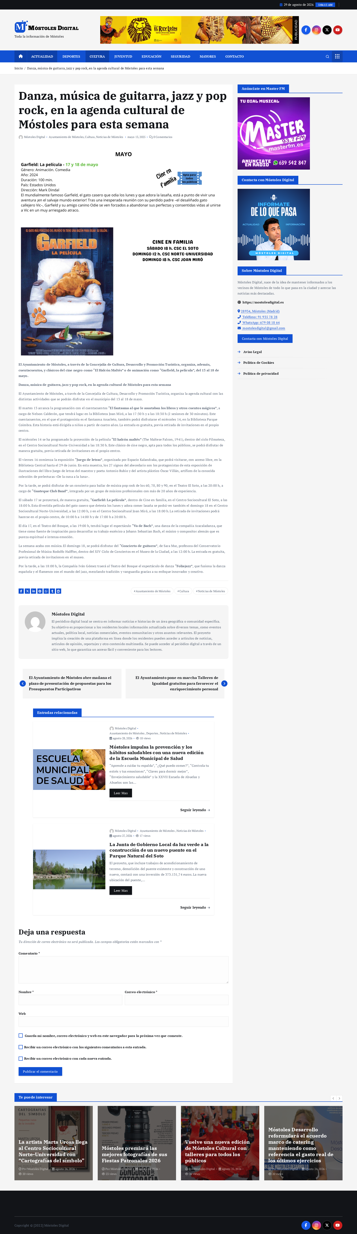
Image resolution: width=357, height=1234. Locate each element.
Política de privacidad (261, 373)
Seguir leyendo (193, 809)
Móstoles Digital (34, 137)
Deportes (152, 733)
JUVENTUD (123, 56)
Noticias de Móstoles (109, 137)
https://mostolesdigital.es (263, 302)
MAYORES (208, 56)
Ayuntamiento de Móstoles (66, 137)
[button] (333, 1098)
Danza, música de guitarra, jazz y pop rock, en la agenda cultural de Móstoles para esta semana (95, 68)
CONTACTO (234, 56)
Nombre (26, 992)
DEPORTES (71, 56)
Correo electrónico (141, 992)
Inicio (18, 68)
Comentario (29, 953)
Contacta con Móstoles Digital (265, 338)
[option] (53, 1143)
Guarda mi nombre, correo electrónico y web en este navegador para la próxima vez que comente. (104, 1035)
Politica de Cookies (258, 362)
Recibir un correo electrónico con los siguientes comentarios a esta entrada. (85, 1047)
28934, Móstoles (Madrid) (260, 311)
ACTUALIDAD (42, 56)
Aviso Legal (252, 352)
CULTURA (97, 56)
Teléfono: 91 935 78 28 (259, 317)
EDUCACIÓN (151, 56)
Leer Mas (120, 793)
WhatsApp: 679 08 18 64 (261, 322)
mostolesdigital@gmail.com (263, 328)
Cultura (90, 137)
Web (22, 1013)
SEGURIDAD (180, 56)
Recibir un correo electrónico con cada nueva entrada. (68, 1058)
